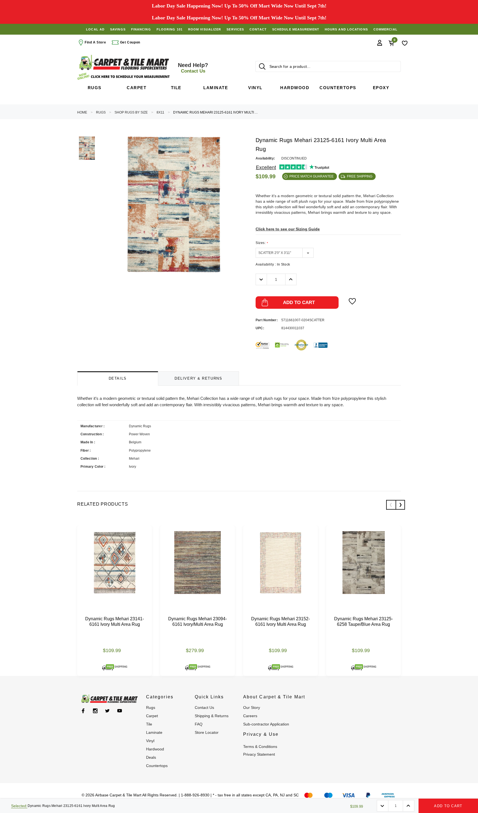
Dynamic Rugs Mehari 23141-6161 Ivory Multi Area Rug (114, 621)
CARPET (152, 716)
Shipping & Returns (211, 716)
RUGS (101, 112)
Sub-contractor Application (266, 724)
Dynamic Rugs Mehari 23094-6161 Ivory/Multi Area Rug (197, 621)
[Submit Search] (262, 66)
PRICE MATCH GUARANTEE (311, 176)
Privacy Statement (259, 754)
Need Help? (193, 68)
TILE (149, 724)
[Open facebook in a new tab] (83, 711)
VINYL (150, 741)
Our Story (251, 707)
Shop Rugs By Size (131, 112)
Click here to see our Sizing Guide (288, 229)
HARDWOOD (155, 749)
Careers (250, 716)
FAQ (198, 724)
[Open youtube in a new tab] (119, 711)
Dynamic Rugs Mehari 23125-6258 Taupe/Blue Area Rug (363, 621)
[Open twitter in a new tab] (107, 711)
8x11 (160, 112)
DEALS (151, 757)
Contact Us (204, 707)
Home (82, 112)
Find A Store (95, 42)
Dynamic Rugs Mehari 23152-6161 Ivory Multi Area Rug (280, 621)
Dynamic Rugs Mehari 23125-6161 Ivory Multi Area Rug (216, 112)
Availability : (273, 264)
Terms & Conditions (260, 746)
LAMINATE (154, 732)
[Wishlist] (404, 42)
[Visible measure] (124, 76)
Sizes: (262, 243)
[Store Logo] (124, 62)
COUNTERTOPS (157, 765)
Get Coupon (129, 42)
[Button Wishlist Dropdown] (352, 301)
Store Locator (207, 732)
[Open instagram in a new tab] (95, 711)
